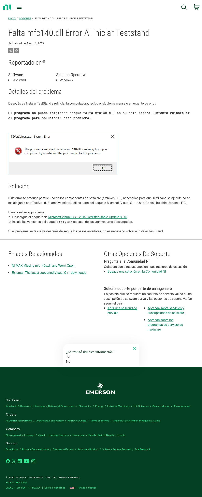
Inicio (12, 18)
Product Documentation (35, 449)
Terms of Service (99, 420)
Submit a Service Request (116, 449)
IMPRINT (22, 487)
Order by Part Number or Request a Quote (136, 420)
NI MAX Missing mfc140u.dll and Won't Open (43, 265)
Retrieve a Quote (76, 420)
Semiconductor (161, 406)
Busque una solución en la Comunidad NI (137, 271)
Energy (99, 406)
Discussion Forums (63, 449)
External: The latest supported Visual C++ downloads (49, 272)
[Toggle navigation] (26, 7)
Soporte (25, 18)
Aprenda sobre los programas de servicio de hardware (165, 325)
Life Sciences (141, 406)
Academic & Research (18, 406)
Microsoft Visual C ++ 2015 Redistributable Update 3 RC (87, 217)
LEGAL (9, 487)
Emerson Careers (59, 435)
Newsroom (79, 435)
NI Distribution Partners (19, 420)
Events (121, 435)
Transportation (182, 406)
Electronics (85, 406)
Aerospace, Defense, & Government (55, 406)
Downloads (12, 449)
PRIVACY (35, 487)
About (41, 435)
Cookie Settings (55, 487)
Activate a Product (88, 449)
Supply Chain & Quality (101, 435)
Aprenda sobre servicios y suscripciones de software (166, 310)
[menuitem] (184, 8)
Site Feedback (143, 449)
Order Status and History (50, 420)
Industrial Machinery (118, 406)
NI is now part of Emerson (20, 435)
